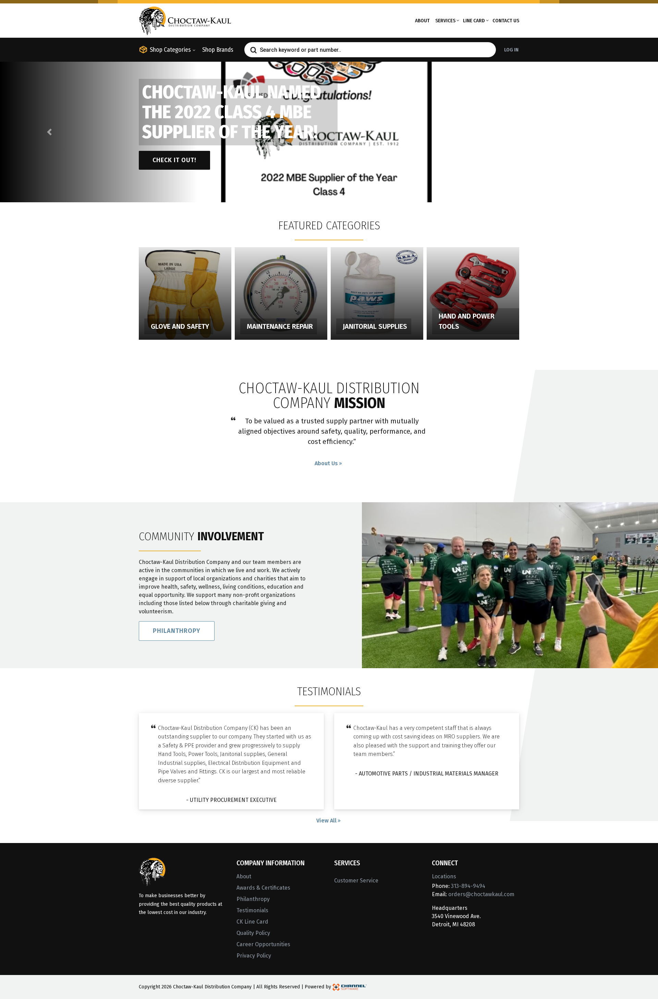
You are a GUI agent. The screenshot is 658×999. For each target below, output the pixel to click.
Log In (511, 50)
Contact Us (505, 20)
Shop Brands (217, 49)
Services (445, 20)
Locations (444, 876)
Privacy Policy (253, 955)
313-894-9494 (468, 886)
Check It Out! (174, 160)
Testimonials (252, 910)
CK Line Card (252, 921)
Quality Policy (253, 933)
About (422, 20)
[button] (49, 132)
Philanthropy (176, 631)
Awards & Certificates (263, 887)
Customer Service (356, 880)
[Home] (185, 20)
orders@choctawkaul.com (481, 894)
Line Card (474, 20)
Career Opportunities (263, 944)
